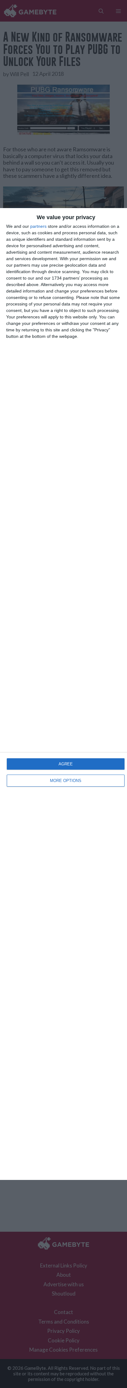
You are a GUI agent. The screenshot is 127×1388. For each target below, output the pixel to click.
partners (38, 226)
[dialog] (63, 694)
